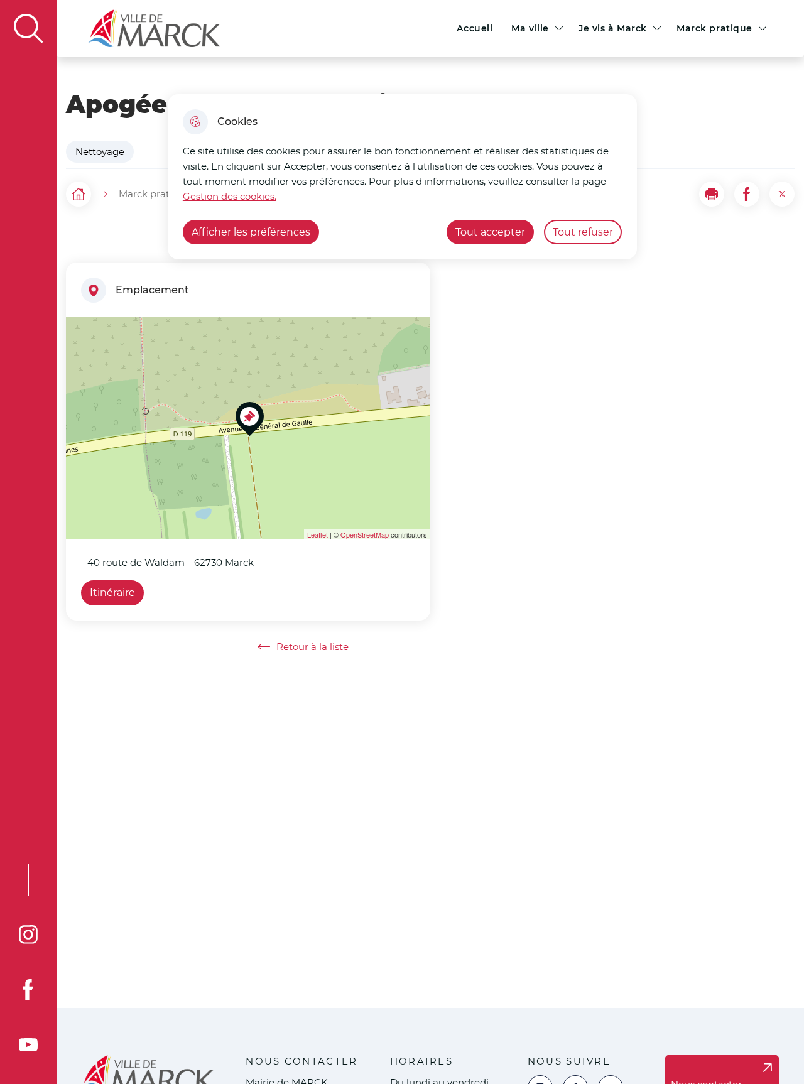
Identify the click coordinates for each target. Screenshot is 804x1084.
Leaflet (317, 534)
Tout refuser (583, 232)
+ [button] (83, 333)
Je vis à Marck (613, 28)
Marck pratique (714, 28)
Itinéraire (112, 593)
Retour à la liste (303, 647)
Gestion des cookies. (229, 196)
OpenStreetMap (364, 534)
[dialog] (402, 176)
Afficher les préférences (251, 232)
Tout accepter (490, 232)
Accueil (474, 28)
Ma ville (530, 28)
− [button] (83, 352)
